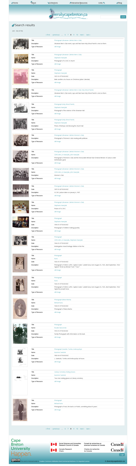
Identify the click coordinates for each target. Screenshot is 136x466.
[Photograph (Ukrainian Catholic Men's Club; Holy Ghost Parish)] (20, 99)
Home (15, 3)
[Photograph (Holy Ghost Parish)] (20, 113)
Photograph (58, 70)
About (32, 3)
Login (122, 455)
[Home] (68, 19)
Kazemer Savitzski (60, 352)
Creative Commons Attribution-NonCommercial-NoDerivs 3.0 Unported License (64, 461)
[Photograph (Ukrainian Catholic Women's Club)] (20, 146)
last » (88, 35)
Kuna (56, 259)
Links (100, 3)
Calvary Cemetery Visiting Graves (64, 372)
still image (57, 47)
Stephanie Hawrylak (60, 58)
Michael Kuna (58, 303)
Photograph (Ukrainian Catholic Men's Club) (68, 40)
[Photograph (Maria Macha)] (20, 319)
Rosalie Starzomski (60, 328)
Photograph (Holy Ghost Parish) (64, 104)
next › (82, 35)
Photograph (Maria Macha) (62, 300)
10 (77, 35)
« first (48, 35)
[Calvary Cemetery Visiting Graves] (20, 395)
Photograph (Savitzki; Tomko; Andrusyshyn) (68, 349)
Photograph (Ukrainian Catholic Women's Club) (69, 135)
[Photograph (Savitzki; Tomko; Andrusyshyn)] (20, 366)
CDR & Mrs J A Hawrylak (61, 155)
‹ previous (56, 35)
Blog (120, 3)
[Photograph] (20, 84)
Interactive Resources (78, 3)
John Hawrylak (74, 155)
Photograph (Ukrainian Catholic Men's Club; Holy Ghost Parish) (73, 90)
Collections (52, 3)
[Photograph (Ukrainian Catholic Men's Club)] (20, 49)
